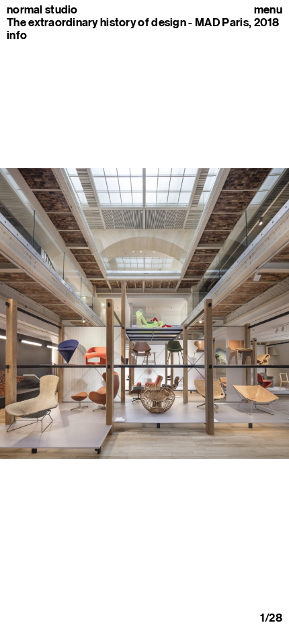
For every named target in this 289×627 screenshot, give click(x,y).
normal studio (42, 9)
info (17, 35)
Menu (268, 9)
